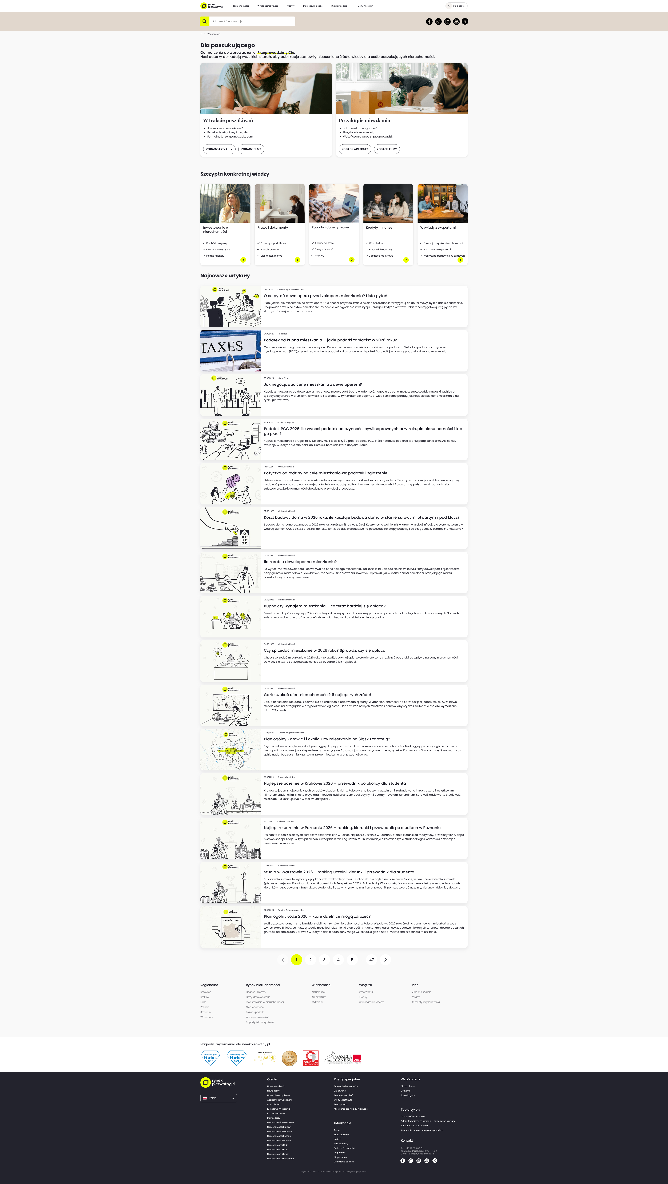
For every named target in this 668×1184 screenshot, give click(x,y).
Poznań (204, 1007)
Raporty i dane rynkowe (260, 1022)
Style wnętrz (366, 992)
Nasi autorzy (211, 56)
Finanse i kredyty (256, 992)
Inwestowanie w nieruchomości (265, 1002)
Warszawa (206, 1017)
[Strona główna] (201, 34)
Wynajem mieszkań (257, 1017)
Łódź (203, 1002)
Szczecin (205, 1012)
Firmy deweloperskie (258, 997)
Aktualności (318, 992)
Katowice (205, 992)
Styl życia (317, 1002)
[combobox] (212, 21)
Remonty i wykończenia (425, 1002)
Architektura (319, 997)
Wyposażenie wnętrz (371, 1002)
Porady (415, 997)
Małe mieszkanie (421, 992)
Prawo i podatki (255, 1012)
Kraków (204, 997)
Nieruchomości (255, 1007)
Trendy (363, 997)
